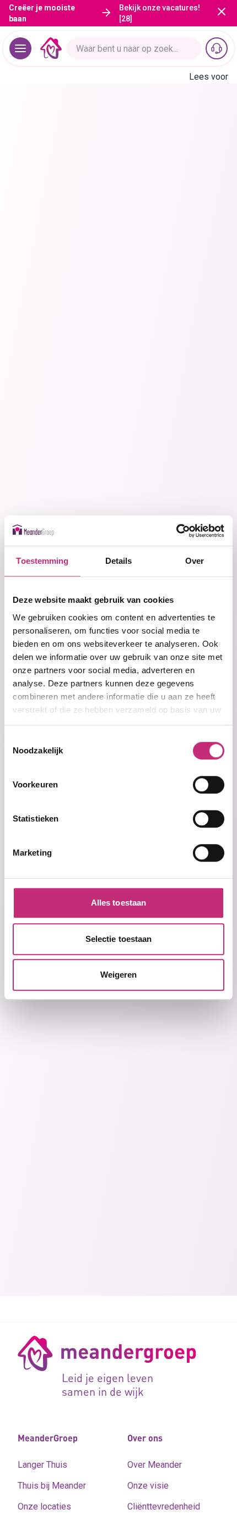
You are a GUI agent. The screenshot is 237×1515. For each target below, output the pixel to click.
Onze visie (148, 1485)
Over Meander (154, 1464)
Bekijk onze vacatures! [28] (159, 13)
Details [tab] (118, 560)
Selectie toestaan (118, 939)
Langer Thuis (42, 1464)
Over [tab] (194, 560)
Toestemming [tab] (42, 560)
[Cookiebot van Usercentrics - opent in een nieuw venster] (176, 531)
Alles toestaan (118, 902)
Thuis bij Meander (52, 1485)
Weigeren (118, 974)
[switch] (208, 784)
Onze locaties (44, 1506)
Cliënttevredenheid (163, 1506)
